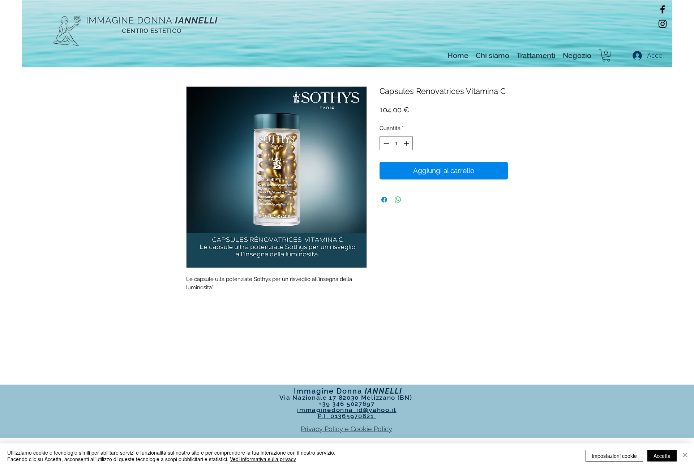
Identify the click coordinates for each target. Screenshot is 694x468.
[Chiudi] (685, 455)
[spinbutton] (396, 143)
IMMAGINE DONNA (129, 20)
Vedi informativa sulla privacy (263, 459)
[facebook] (662, 9)
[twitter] (662, 23)
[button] (606, 55)
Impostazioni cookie (614, 455)
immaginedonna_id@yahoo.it (347, 409)
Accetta (662, 455)
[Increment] (407, 143)
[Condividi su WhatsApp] (398, 199)
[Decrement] (385, 143)
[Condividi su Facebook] (384, 199)
